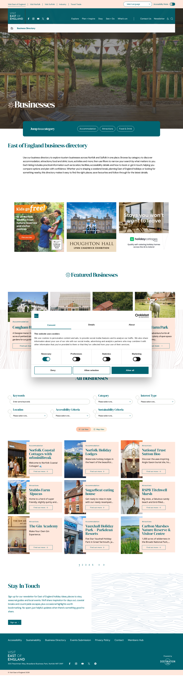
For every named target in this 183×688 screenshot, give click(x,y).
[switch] (76, 359)
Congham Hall (24, 327)
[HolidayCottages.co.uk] (144, 227)
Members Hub (135, 640)
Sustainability (33, 640)
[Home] (12, 28)
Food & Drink (125, 128)
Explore (75, 18)
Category (103, 395)
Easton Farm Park (154, 327)
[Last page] (103, 565)
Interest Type (149, 395)
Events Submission (80, 640)
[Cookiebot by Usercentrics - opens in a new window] (137, 316)
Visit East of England (17, 4)
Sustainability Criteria (110, 409)
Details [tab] (91, 325)
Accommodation (88, 128)
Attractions (107, 128)
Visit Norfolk (35, 4)
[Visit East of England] (16, 16)
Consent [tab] (51, 325)
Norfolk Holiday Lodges (98, 452)
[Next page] (99, 565)
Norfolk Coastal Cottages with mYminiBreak (42, 454)
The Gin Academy (43, 526)
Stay (100, 18)
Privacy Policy (102, 640)
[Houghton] (91, 227)
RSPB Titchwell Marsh (154, 492)
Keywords (19, 395)
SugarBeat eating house (99, 492)
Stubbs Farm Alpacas (39, 492)
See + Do (110, 18)
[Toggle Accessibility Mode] (172, 4)
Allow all (130, 370)
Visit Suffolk (50, 4)
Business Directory (55, 640)
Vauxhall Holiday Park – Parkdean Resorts (99, 530)
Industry (62, 4)
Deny (53, 370)
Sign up (13, 622)
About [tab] (132, 325)
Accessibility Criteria (68, 409)
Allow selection (91, 370)
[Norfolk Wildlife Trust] (39, 227)
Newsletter (159, 18)
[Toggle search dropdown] (172, 19)
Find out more (26, 346)
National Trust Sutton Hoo (154, 452)
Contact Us (145, 18)
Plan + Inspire (88, 18)
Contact (119, 640)
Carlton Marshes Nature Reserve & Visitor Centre (156, 530)
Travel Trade (76, 4)
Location (18, 409)
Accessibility (15, 640)
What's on (122, 18)
